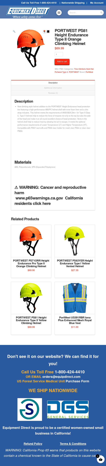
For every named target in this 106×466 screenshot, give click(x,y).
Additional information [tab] (53, 87)
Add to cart (62, 61)
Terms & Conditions (73, 443)
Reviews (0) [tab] (53, 93)
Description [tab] (53, 82)
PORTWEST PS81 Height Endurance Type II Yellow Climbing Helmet (31, 320)
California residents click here (48, 200)
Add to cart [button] (32, 253)
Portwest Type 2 (61, 72)
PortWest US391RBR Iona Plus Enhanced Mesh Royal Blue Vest (75, 320)
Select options (76, 309)
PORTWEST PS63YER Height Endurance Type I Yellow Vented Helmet (75, 263)
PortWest (89, 72)
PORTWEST (74, 72)
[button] (59, 12)
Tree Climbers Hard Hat (84, 69)
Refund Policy (33, 443)
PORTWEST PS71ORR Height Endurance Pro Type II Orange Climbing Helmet (31, 263)
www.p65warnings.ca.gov (39, 198)
